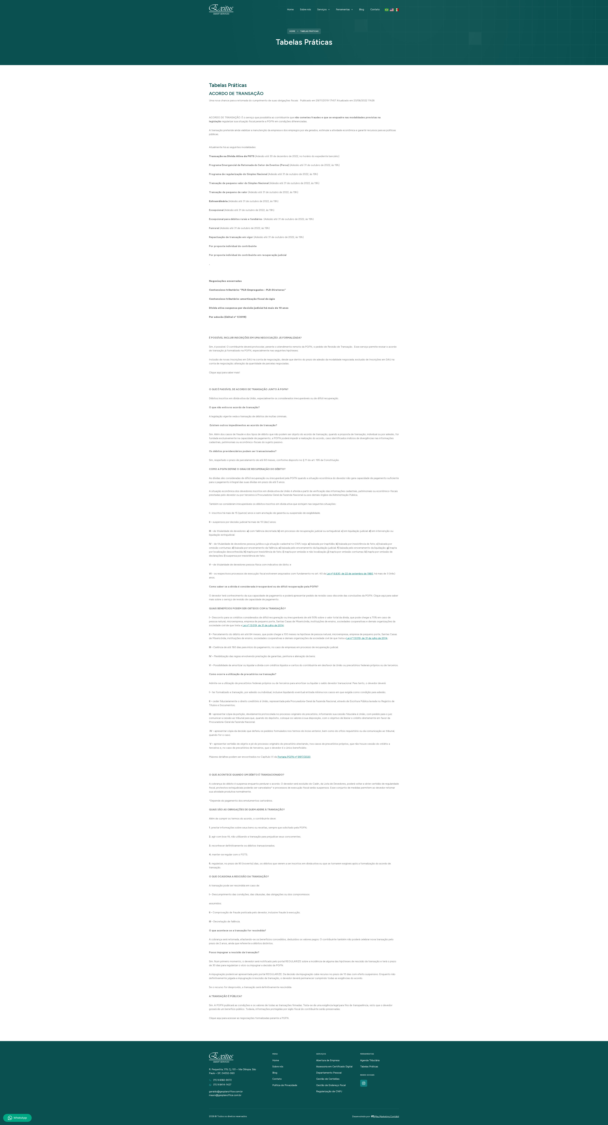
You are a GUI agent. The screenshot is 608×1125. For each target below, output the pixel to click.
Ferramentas (343, 9)
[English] (392, 9)
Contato (375, 9)
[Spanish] (397, 9)
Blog (361, 9)
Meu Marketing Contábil (387, 1116)
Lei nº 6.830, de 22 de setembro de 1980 (350, 573)
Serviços (322, 9)
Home (290, 9)
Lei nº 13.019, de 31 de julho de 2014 (263, 625)
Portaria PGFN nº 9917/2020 (294, 756)
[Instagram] (363, 1083)
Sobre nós (305, 9)
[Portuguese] (387, 9)
